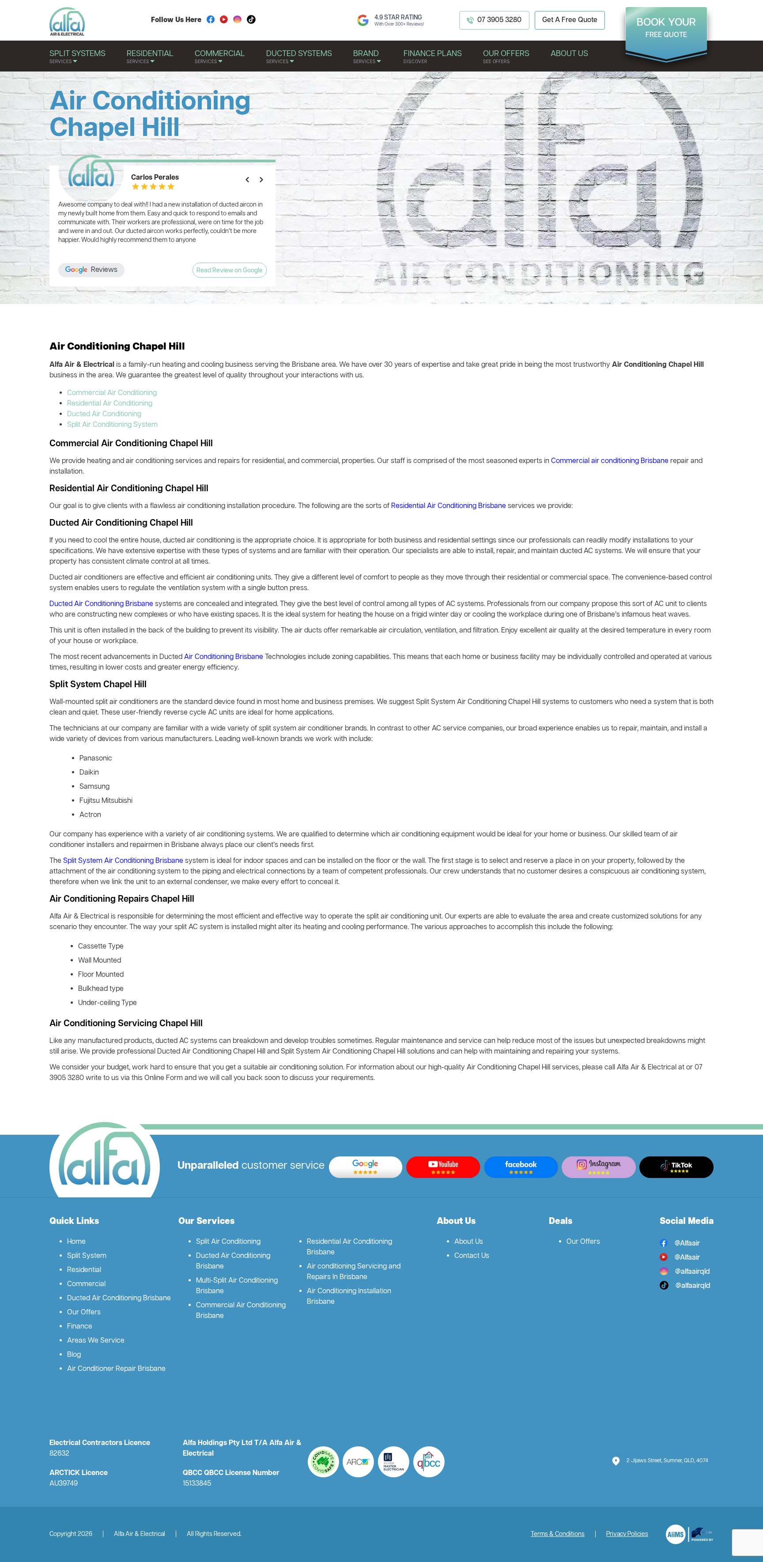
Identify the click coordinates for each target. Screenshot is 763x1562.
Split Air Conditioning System (112, 425)
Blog (74, 1355)
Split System (86, 1256)
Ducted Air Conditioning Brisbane (101, 604)
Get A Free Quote (569, 20)
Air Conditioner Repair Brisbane (116, 1369)
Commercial (86, 1284)
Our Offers (84, 1312)
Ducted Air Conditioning (104, 414)
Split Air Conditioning (228, 1242)
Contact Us (471, 1256)
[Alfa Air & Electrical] (690, 1534)
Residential (84, 1270)
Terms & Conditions (558, 1534)
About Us (468, 1242)
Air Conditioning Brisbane (223, 657)
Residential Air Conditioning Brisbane (448, 506)
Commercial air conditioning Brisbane (610, 461)
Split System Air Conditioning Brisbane (123, 861)
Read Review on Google (229, 271)
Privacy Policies (627, 1534)
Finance (79, 1327)
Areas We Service (96, 1341)
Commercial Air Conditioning (112, 393)
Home (76, 1242)
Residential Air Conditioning (109, 404)
